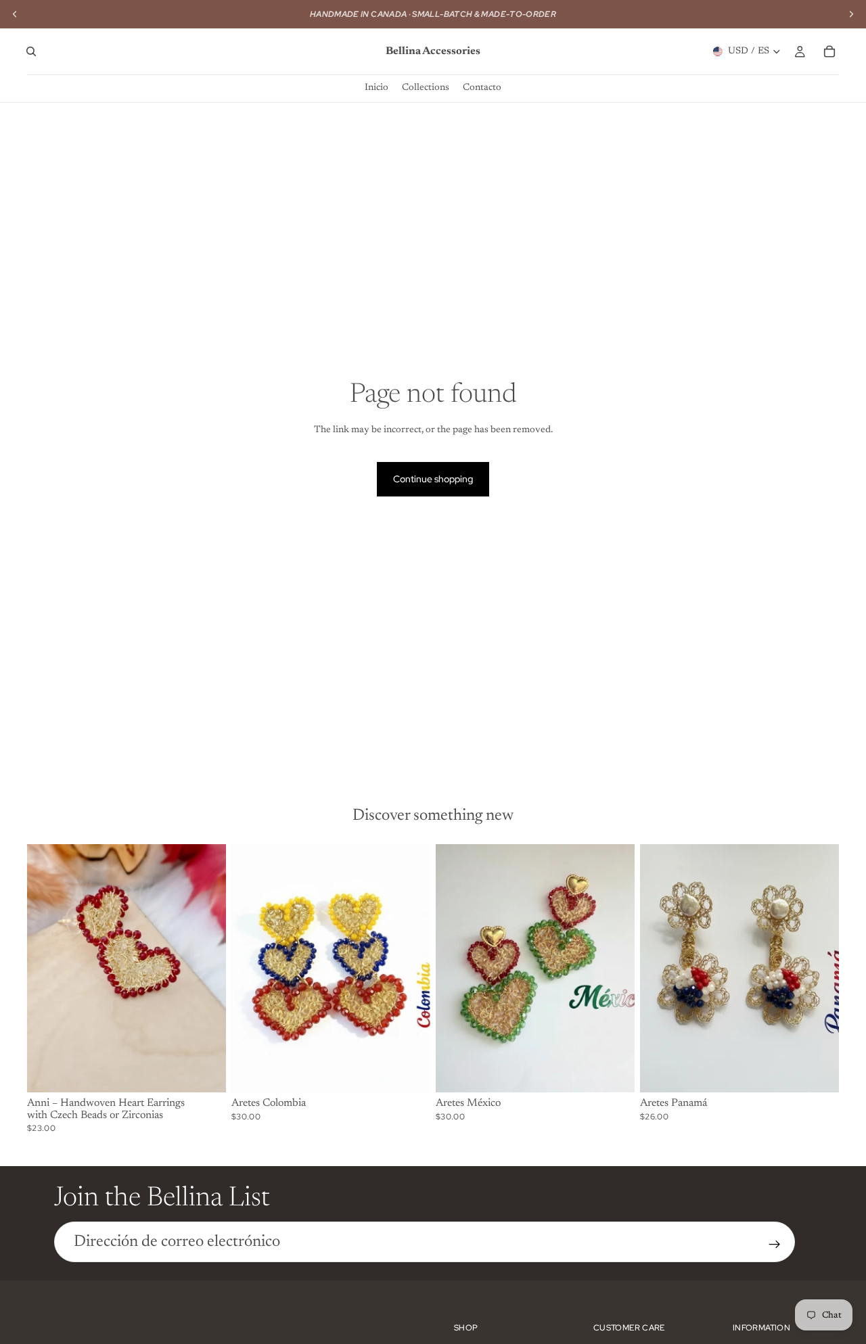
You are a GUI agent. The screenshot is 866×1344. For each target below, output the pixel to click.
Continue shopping (433, 479)
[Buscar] (31, 51)
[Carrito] (829, 51)
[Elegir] (205, 1071)
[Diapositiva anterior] (47, 968)
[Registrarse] (774, 1244)
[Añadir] (409, 1071)
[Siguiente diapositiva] (205, 968)
